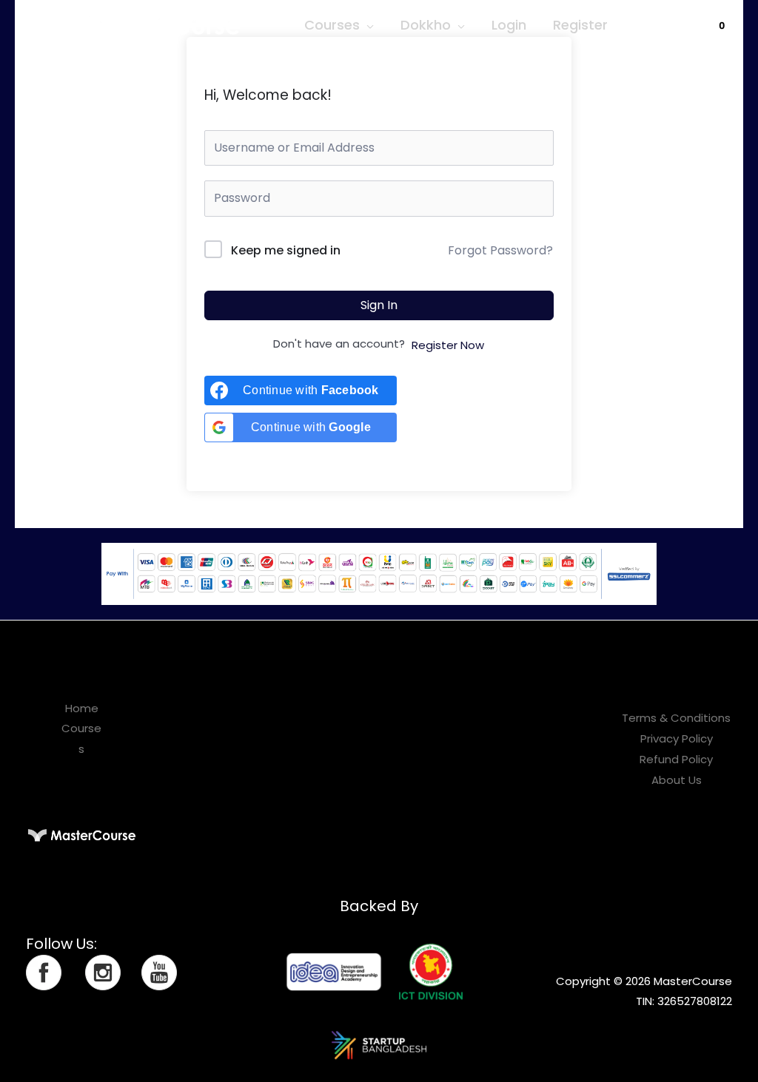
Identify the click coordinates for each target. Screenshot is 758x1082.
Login (509, 25)
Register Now (448, 345)
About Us (676, 780)
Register (580, 25)
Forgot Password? (500, 250)
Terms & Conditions (676, 718)
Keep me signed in (286, 250)
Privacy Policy (676, 738)
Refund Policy (676, 759)
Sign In (379, 305)
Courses (332, 25)
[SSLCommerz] (379, 573)
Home (81, 708)
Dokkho (425, 25)
